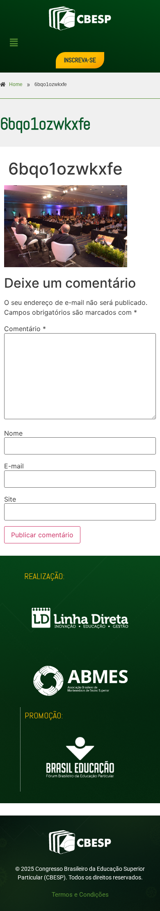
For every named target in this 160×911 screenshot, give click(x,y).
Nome (13, 433)
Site (10, 499)
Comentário (25, 328)
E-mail (14, 466)
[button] (83, 42)
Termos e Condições (80, 894)
